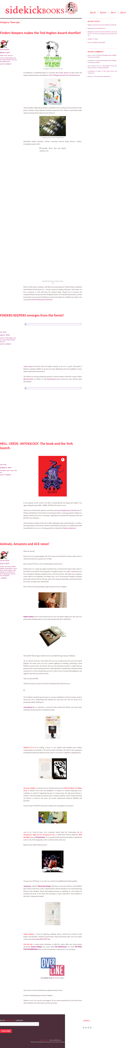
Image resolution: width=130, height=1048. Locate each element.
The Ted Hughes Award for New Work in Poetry (64, 75)
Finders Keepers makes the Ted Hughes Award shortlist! (40, 33)
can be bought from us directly (66, 510)
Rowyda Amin (40, 837)
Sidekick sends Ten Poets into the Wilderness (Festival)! (102, 25)
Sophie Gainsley (7, 59)
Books (93, 12)
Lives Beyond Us (28, 707)
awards (2, 55)
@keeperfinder (28, 379)
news (5, 55)
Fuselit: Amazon (28, 617)
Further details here (69, 528)
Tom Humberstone (61, 947)
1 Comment (3, 578)
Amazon (73, 572)
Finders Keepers (9, 58)
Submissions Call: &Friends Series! (97, 28)
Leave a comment (5, 64)
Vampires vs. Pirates (93, 39)
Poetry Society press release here (41, 300)
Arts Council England (10, 566)
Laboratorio (27, 886)
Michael (90, 76)
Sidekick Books (44, 1040)
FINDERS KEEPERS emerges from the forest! (32, 315)
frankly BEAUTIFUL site (42, 939)
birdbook (2, 568)
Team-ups (10, 55)
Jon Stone (3, 332)
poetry (4, 340)
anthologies (3, 470)
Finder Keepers (64, 73)
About (123, 12)
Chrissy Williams (36, 947)
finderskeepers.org (53, 379)
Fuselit (14, 570)
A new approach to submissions (102, 76)
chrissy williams (9, 568)
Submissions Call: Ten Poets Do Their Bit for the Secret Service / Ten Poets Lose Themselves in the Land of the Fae (102, 33)
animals (2, 58)
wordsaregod (91, 71)
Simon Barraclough (44, 886)
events (8, 470)
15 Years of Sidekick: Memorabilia (96, 42)
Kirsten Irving (4, 49)
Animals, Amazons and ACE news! (24, 544)
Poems (103, 12)
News (113, 12)
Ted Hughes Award (5, 61)
